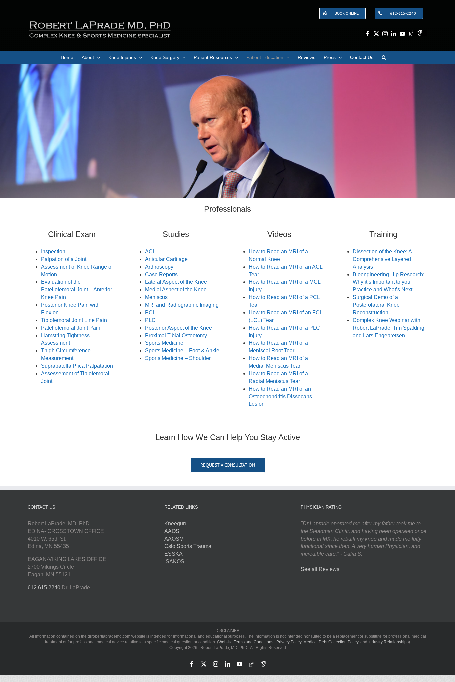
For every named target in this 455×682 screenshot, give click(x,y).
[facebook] (367, 33)
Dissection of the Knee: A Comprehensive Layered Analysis (382, 259)
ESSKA (173, 554)
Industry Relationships (388, 642)
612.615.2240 (44, 587)
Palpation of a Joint (63, 259)
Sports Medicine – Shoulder (178, 358)
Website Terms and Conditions (245, 642)
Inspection (53, 251)
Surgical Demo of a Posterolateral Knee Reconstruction (376, 304)
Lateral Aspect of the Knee (176, 282)
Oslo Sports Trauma (187, 546)
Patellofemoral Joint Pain (70, 328)
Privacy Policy (288, 642)
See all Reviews (320, 569)
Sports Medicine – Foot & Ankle (182, 350)
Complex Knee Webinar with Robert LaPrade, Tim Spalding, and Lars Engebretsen (389, 327)
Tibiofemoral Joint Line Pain (74, 320)
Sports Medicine (164, 343)
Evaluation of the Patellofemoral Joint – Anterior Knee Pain (76, 289)
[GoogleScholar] (419, 33)
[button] (384, 57)
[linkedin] (393, 33)
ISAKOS (174, 561)
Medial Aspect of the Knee (176, 289)
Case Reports (161, 274)
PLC (150, 320)
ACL (150, 251)
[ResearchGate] (411, 33)
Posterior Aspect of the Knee (178, 328)
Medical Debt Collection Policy (330, 642)
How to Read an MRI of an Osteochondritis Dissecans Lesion (280, 396)
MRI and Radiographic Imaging (182, 305)
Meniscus (157, 297)
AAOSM (174, 539)
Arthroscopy (159, 267)
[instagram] (385, 33)
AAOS (171, 531)
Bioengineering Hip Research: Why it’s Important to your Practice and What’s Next (388, 282)
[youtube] (402, 33)
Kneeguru (176, 523)
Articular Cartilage (166, 259)
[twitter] (376, 33)
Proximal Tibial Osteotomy (176, 335)
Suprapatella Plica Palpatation (77, 366)
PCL (150, 312)
